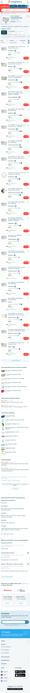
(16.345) (15, 147)
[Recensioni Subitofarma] (10, 225)
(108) (14, 335)
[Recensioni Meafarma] (10, 68)
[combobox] (6, 10)
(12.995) (15, 349)
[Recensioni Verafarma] (10, 257)
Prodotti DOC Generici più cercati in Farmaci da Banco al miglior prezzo (14, 477)
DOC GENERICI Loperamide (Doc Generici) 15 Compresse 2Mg (15, 76)
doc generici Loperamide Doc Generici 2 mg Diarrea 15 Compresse (17, 268)
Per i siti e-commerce (6, 646)
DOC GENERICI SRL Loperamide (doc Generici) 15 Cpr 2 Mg (16, 47)
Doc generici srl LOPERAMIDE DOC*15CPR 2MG (15, 236)
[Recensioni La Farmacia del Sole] (10, 147)
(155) (14, 241)
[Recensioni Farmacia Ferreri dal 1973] (10, 194)
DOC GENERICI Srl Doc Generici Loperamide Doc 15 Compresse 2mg (16, 314)
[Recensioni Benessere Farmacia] (10, 335)
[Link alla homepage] (1, 13)
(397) (14, 99)
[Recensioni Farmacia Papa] (10, 131)
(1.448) (14, 257)
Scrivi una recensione (7, 576)
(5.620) (14, 194)
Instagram (5, 677)
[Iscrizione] (27, 622)
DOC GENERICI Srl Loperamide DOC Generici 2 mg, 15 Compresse (16, 63)
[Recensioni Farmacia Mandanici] (10, 99)
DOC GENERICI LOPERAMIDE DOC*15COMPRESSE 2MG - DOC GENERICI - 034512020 (16, 219)
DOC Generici (14, 13)
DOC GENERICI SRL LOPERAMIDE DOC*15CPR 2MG (16, 110)
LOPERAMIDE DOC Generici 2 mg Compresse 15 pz (16, 343)
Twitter (4, 674)
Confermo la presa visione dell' (16, 624)
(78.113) (15, 68)
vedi (26, 58)
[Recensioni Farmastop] (10, 288)
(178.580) (15, 319)
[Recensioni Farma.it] (10, 304)
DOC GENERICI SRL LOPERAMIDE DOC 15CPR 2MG (16, 203)
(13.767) (15, 273)
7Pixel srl (10, 686)
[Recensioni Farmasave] (10, 163)
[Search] (27, 10)
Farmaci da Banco (6, 13)
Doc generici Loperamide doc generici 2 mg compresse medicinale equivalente (17, 330)
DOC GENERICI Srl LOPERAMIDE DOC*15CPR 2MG (16, 283)
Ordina (12, 40)
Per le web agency (5, 649)
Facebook (5, 671)
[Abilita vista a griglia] (28, 42)
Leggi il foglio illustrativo (8, 533)
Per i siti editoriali (5, 652)
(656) (14, 288)
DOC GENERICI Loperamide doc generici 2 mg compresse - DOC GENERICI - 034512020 (15, 93)
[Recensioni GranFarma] (10, 52)
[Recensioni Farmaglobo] (10, 208)
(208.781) (15, 163)
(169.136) (15, 82)
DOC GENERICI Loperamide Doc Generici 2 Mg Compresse (15, 189)
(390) (14, 179)
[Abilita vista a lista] (28, 40)
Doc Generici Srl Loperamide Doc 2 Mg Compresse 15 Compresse (16, 173)
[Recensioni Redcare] (10, 349)
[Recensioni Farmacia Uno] (10, 82)
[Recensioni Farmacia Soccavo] (10, 273)
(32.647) (15, 115)
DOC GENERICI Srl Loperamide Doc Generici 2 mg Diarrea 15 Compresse (16, 157)
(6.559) (14, 225)
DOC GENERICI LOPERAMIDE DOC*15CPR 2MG (15, 141)
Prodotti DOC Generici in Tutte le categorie (10, 480)
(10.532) (15, 131)
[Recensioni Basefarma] (10, 115)
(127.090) (15, 304)
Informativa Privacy (22, 624)
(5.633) (14, 52)
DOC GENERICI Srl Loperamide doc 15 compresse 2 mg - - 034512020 (17, 125)
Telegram (5, 680)
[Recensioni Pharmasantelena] (10, 241)
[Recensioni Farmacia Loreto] (10, 319)
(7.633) (14, 208)
